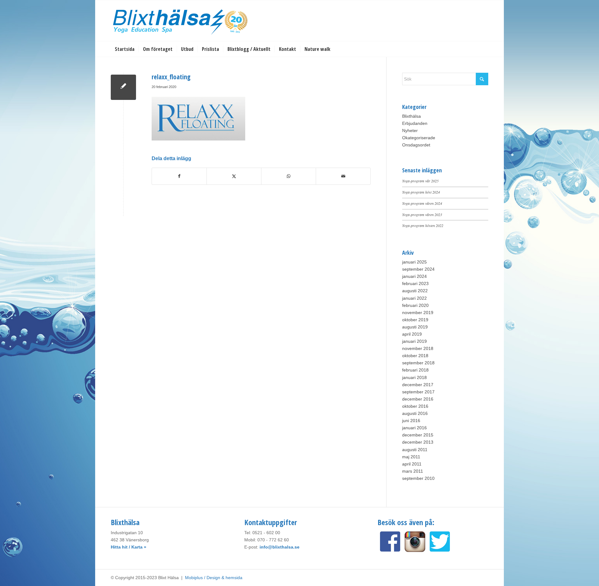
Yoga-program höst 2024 (421, 192)
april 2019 (412, 334)
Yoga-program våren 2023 (422, 214)
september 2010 (418, 478)
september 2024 (418, 269)
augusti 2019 (415, 326)
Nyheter (410, 130)
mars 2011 (412, 471)
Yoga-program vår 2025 (420, 180)
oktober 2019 (415, 319)
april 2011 (411, 463)
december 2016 (417, 398)
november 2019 (417, 312)
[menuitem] (125, 49)
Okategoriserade (418, 137)
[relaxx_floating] (123, 87)
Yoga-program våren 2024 (422, 203)
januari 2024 (414, 276)
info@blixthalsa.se (280, 546)
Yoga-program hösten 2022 (422, 225)
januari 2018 (414, 377)
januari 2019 (414, 341)
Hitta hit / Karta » (128, 546)
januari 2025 (414, 261)
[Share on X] (234, 176)
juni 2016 (411, 420)
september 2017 (418, 391)
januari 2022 (414, 298)
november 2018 (417, 348)
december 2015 (417, 434)
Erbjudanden (414, 123)
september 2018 (418, 362)
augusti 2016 (415, 413)
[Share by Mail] (343, 176)
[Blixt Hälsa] (181, 20)
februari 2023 (415, 283)
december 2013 (417, 442)
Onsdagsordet (416, 144)
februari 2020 (415, 305)
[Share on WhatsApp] (288, 176)
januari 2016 (414, 427)
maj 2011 (411, 456)
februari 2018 (415, 369)
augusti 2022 (415, 290)
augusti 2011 (414, 449)
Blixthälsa (411, 116)
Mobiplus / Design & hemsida (213, 577)
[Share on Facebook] (179, 176)
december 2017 (417, 384)
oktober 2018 (415, 355)
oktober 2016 (415, 406)
